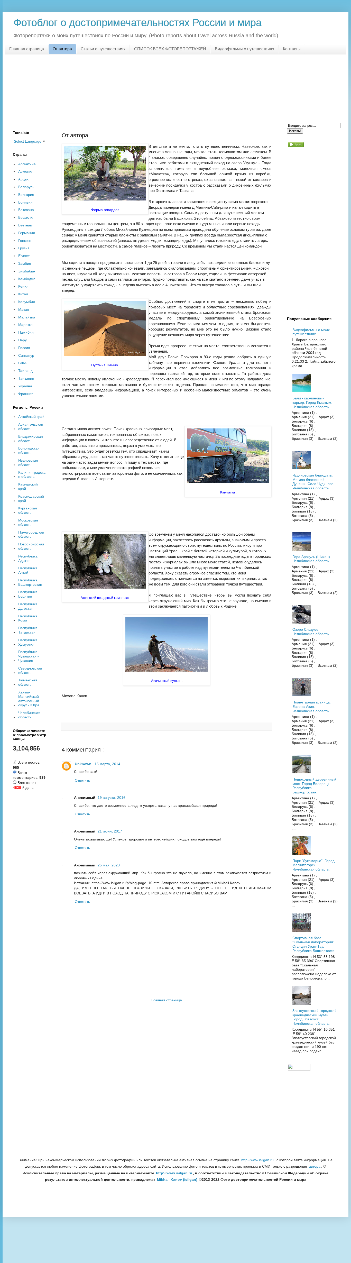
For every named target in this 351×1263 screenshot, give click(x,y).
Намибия (26, 332)
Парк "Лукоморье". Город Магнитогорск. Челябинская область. (313, 865)
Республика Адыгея (28, 558)
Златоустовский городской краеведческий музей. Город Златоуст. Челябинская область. (314, 1017)
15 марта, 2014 (107, 764)
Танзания (26, 378)
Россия (24, 348)
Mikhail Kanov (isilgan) (177, 1179)
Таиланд (25, 371)
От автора (62, 49)
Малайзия (26, 317)
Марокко (25, 325)
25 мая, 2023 (109, 865)
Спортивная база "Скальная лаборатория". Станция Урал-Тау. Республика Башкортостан (314, 944)
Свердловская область (30, 670)
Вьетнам (25, 225)
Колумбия (26, 302)
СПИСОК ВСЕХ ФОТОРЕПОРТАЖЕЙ (170, 49)
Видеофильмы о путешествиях (244, 49)
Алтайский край (31, 417)
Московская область (28, 522)
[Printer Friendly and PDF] (295, 145)
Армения (25, 171)
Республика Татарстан (28, 630)
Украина (25, 386)
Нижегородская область (31, 534)
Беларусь (26, 187)
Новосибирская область (31, 546)
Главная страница (26, 49)
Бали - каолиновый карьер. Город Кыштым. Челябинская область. (312, 402)
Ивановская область (28, 462)
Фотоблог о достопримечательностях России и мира (138, 22)
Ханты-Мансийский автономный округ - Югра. (29, 698)
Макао (23, 309)
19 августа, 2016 (111, 797)
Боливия (25, 202)
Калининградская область (31, 474)
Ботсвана (26, 210)
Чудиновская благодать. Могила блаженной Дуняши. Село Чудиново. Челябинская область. (313, 481)
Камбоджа (26, 279)
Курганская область (27, 510)
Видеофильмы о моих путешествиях (311, 332)
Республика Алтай (28, 570)
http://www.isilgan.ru (257, 1160)
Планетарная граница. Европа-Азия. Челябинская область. (311, 706)
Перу (22, 340)
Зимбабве (26, 271)
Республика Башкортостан (30, 582)
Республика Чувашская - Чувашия (28, 656)
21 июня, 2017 (110, 831)
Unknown (83, 764)
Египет (24, 256)
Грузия (24, 248)
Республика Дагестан (28, 606)
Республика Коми (28, 618)
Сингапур (26, 355)
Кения (23, 286)
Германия (26, 233)
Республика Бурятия (28, 594)
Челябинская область (29, 715)
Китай (23, 294)
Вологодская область (29, 450)
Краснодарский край (31, 498)
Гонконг (24, 241)
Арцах (23, 179)
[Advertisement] (175, 88)
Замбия (24, 263)
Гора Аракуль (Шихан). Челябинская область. (311, 559)
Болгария (26, 195)
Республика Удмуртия (28, 642)
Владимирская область (30, 438)
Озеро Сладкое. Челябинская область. (311, 631)
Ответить (82, 780)
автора (314, 1166)
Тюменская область (27, 682)
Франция (25, 394)
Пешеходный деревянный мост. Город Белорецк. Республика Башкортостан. (314, 785)
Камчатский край (28, 486)
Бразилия (26, 217)
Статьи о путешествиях (103, 49)
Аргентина (27, 164)
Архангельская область (30, 426)
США (22, 363)
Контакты (292, 49)
